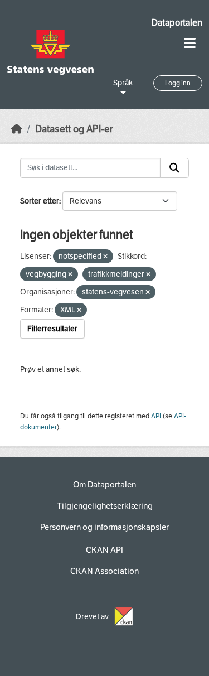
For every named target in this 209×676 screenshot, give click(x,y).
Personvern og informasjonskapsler (104, 527)
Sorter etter (39, 201)
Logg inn (178, 83)
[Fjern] (105, 256)
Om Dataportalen (104, 485)
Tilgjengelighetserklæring (105, 506)
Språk (123, 83)
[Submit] (174, 168)
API (156, 416)
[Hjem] (16, 129)
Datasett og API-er (74, 129)
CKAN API (104, 550)
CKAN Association (104, 571)
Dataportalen (177, 22)
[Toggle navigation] (189, 43)
